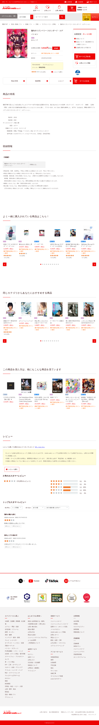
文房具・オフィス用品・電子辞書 (15, 654)
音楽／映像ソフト (16, 24)
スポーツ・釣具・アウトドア (14, 667)
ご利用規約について (34, 643)
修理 (52, 660)
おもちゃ (7, 678)
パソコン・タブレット (11, 648)
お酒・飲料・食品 (10, 689)
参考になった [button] (7, 526)
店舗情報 (80, 2)
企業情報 (69, 2)
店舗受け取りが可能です (83, 47)
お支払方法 (31, 632)
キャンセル (54, 670)
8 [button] (54, 264)
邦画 (37, 24)
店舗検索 (76, 643)
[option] (10, 242)
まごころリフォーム (80, 657)
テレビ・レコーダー (11, 640)
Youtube (36, 581)
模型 (6, 681)
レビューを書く (58, 72)
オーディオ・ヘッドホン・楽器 (14, 643)
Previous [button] (4, 264)
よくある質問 (32, 640)
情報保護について (79, 632)
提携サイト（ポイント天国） (59, 626)
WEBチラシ (77, 646)
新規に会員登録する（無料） (36, 621)
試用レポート (55, 635)
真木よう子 (34, 40)
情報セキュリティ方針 (67, 712)
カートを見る (72, 10)
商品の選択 (31, 629)
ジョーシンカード (56, 621)
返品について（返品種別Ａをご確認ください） (85, 43)
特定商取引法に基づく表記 (79, 714)
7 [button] (52, 264)
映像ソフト (28, 24)
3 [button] (44, 264)
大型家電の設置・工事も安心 (36, 624)
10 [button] (58, 264)
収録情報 (38, 81)
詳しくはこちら (40, 447)
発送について (80, 38)
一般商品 (79, 7)
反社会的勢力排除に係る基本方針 (84, 712)
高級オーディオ (9, 645)
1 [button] (40, 264)
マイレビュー (32, 670)
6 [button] (50, 264)
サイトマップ (92, 714)
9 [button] (56, 264)
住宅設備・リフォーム (11, 629)
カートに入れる (84, 56)
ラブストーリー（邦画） (49, 24)
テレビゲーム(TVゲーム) (12, 675)
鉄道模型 (7, 683)
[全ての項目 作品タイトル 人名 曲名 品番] (25, 17)
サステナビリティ (79, 626)
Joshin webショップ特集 (58, 632)
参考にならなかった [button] (16, 526)
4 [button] (46, 264)
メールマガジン (75, 581)
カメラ (7, 659)
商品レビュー (55, 637)
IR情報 (76, 624)
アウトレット (9, 697)
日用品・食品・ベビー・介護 (14, 686)
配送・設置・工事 (56, 640)
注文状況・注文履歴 (34, 662)
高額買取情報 (78, 654)
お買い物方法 (59, 10)
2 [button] (42, 264)
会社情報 (76, 621)
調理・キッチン (9, 632)
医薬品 (7, 692)
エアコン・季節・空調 (11, 626)
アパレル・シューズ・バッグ (14, 670)
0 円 (86, 7)
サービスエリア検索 (57, 676)
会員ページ (36, 10)
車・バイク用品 (9, 662)
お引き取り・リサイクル (58, 643)
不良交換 (53, 665)
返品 (52, 668)
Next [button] (94, 264)
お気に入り (47, 10)
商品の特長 (14, 81)
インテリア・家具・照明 (12, 637)
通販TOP (5, 24)
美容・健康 (8, 635)
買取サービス (93, 2)
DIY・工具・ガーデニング (13, 664)
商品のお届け (32, 635)
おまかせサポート (56, 679)
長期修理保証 (55, 657)
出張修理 (53, 662)
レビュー (61, 81)
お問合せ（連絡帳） (34, 668)
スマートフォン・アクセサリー (14, 656)
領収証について (32, 665)
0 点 (83, 7)
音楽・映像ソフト (10, 694)
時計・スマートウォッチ (12, 673)
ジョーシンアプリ (79, 651)
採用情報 (76, 629)
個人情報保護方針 (54, 712)
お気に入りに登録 (84, 63)
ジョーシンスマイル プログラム (37, 637)
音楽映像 (79, 9)
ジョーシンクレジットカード (59, 624)
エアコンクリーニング (57, 645)
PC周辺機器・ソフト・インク (14, 651)
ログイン (30, 654)
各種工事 (53, 673)
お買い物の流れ (32, 626)
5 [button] (48, 264)
